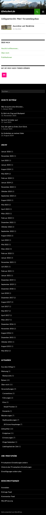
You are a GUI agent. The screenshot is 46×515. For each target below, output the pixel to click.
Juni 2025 (5, 160)
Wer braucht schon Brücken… (12, 107)
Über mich (5, 53)
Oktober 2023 (6, 191)
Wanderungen (6, 415)
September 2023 (7, 196)
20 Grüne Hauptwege (12, 424)
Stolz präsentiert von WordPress (11, 512)
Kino (4, 402)
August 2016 (6, 333)
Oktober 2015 (6, 342)
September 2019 (7, 284)
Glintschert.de (8, 11)
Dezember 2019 (7, 280)
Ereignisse (6, 433)
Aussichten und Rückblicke (23, 26)
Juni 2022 (5, 240)
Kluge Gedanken (8, 442)
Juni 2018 (5, 293)
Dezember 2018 (7, 289)
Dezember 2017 (7, 298)
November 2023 (7, 187)
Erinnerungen (7, 438)
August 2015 (6, 346)
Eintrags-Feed (6, 492)
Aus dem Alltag (7, 367)
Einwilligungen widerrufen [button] (11, 471)
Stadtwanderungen (9, 420)
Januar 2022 (6, 258)
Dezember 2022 (7, 222)
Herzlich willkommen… (10, 48)
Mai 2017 (4, 311)
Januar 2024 (6, 182)
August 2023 (6, 200)
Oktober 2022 (6, 227)
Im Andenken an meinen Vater (12, 133)
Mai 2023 (4, 205)
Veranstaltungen (7, 389)
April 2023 (5, 209)
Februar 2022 (6, 253)
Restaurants (7, 376)
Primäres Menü (43, 12)
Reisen (3, 380)
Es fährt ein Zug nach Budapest (13, 113)
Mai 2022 (4, 244)
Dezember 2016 (7, 324)
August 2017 (6, 302)
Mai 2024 (4, 174)
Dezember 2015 (7, 337)
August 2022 (6, 236)
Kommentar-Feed (8, 496)
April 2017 (5, 315)
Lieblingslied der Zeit (10, 446)
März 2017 (5, 320)
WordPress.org (7, 501)
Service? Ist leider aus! (9, 120)
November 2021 (7, 262)
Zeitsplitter (5, 429)
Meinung (4, 371)
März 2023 (5, 213)
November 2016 (7, 329)
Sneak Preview (9, 407)
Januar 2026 (6, 151)
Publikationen (6, 57)
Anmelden (5, 487)
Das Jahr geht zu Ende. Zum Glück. (14, 127)
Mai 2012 (4, 351)
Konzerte (5, 411)
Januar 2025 (6, 165)
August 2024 (6, 169)
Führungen (6, 398)
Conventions (7, 393)
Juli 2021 (4, 267)
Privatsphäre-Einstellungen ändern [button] (14, 463)
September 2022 (7, 231)
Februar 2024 (6, 178)
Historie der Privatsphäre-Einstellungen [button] (16, 467)
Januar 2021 (6, 275)
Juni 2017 (5, 306)
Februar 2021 (6, 271)
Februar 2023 (6, 218)
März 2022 (5, 249)
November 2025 (7, 156)
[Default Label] (4, 75)
